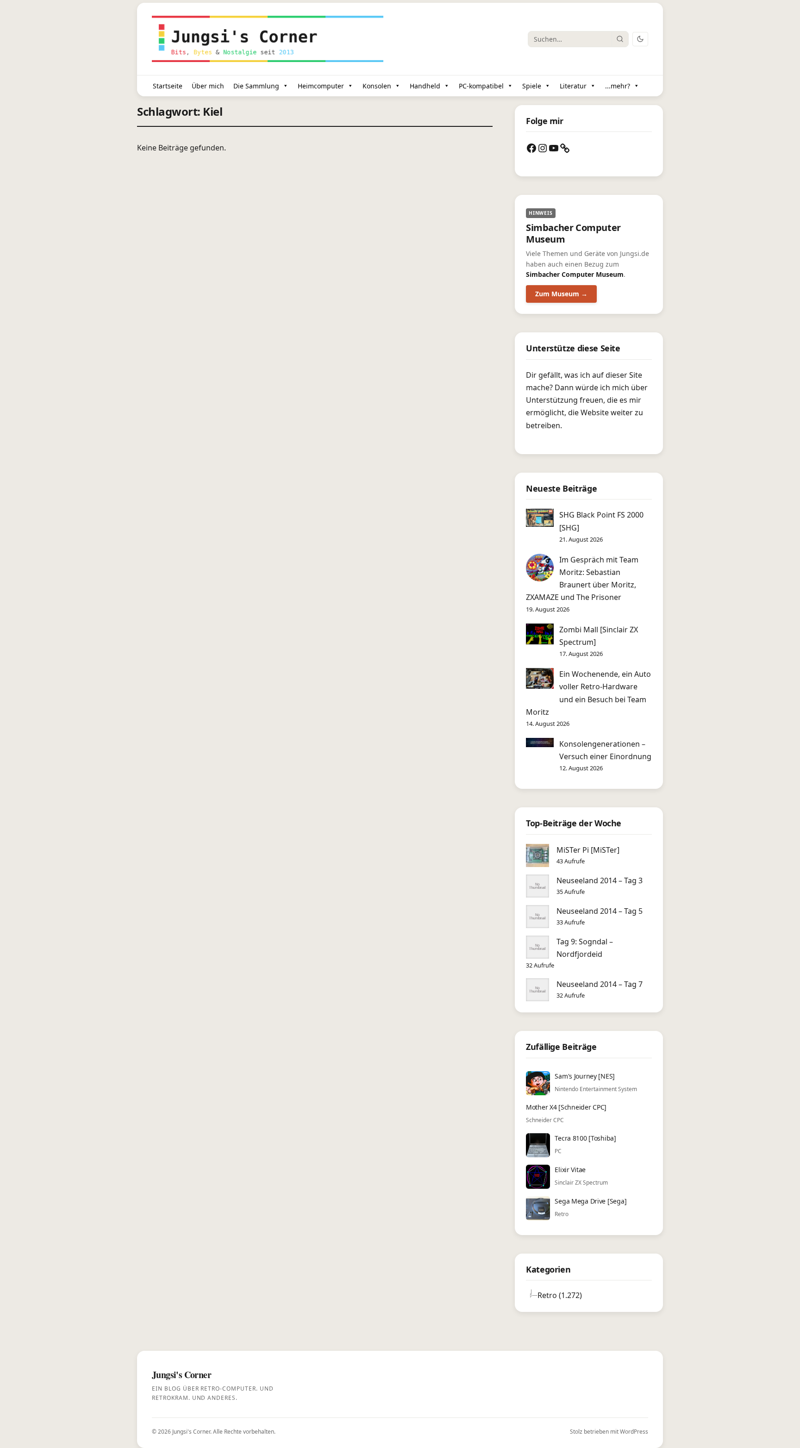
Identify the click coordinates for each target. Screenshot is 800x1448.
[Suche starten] (620, 39)
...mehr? (617, 85)
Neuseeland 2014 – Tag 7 (599, 984)
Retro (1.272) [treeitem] (560, 1295)
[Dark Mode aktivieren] (640, 39)
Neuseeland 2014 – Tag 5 (599, 911)
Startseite (167, 85)
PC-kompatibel (481, 85)
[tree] (589, 1295)
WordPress (634, 1432)
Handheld (425, 85)
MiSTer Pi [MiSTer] (587, 850)
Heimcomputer (321, 85)
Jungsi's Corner (191, 1432)
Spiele (531, 85)
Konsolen (376, 85)
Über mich (208, 85)
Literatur (573, 85)
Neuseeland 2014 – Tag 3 (599, 880)
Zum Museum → (561, 293)
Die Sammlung (256, 85)
